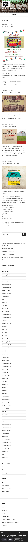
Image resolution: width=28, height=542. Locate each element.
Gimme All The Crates (8, 254)
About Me (4, 510)
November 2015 (6, 427)
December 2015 (6, 424)
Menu (14, 14)
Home (3, 507)
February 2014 (6, 439)
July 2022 (4, 299)
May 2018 (4, 381)
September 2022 (6, 293)
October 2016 (5, 402)
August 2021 (5, 326)
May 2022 (4, 305)
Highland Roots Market (8, 251)
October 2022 (6, 290)
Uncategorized (6, 473)
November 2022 (6, 287)
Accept (4, 539)
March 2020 (5, 357)
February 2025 (6, 275)
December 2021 (6, 314)
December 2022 (6, 284)
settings (16, 536)
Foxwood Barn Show (9, 126)
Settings (17, 539)
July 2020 (4, 351)
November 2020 (6, 345)
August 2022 (5, 296)
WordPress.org (6, 491)
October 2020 (6, 348)
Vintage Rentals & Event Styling (10, 522)
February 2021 (6, 342)
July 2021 (4, 329)
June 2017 (5, 390)
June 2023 (5, 278)
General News (6, 470)
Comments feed (6, 488)
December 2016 (6, 396)
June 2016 (5, 415)
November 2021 (6, 317)
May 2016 (4, 418)
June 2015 (5, 436)
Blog (3, 513)
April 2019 (5, 369)
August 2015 (5, 433)
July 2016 (4, 412)
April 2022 (5, 308)
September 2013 (6, 451)
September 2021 (6, 323)
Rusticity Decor (12, 9)
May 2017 (4, 393)
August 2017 (5, 387)
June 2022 (5, 302)
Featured (4, 467)
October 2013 (5, 448)
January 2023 (5, 281)
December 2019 (6, 363)
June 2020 (5, 354)
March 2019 (5, 372)
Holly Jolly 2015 (7, 26)
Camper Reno (5, 516)
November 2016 (6, 399)
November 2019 (6, 366)
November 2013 (6, 445)
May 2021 (4, 336)
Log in (3, 482)
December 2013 (6, 442)
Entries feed (5, 485)
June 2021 (5, 332)
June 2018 (5, 378)
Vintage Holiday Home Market (12, 92)
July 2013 (4, 454)
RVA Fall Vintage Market (10, 163)
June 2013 (5, 457)
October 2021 (5, 320)
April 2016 (5, 421)
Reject (10, 539)
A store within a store (8, 248)
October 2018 (5, 375)
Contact (4, 525)
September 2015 (6, 430)
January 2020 (5, 360)
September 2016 (6, 405)
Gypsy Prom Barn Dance (8, 519)
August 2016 (5, 409)
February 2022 (6, 311)
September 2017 (6, 384)
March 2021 (5, 339)
